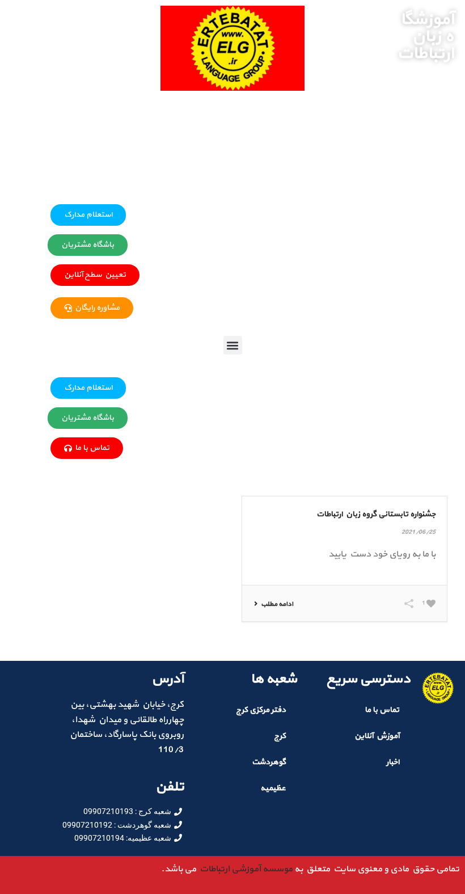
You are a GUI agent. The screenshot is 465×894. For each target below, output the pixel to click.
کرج (280, 736)
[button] (232, 345)
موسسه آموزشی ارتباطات (244, 869)
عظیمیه (273, 788)
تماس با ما (382, 710)
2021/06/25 (418, 532)
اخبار (392, 762)
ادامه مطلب (277, 604)
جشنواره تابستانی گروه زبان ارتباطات (376, 514)
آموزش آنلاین (376, 736)
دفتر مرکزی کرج (261, 710)
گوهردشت (269, 762)
